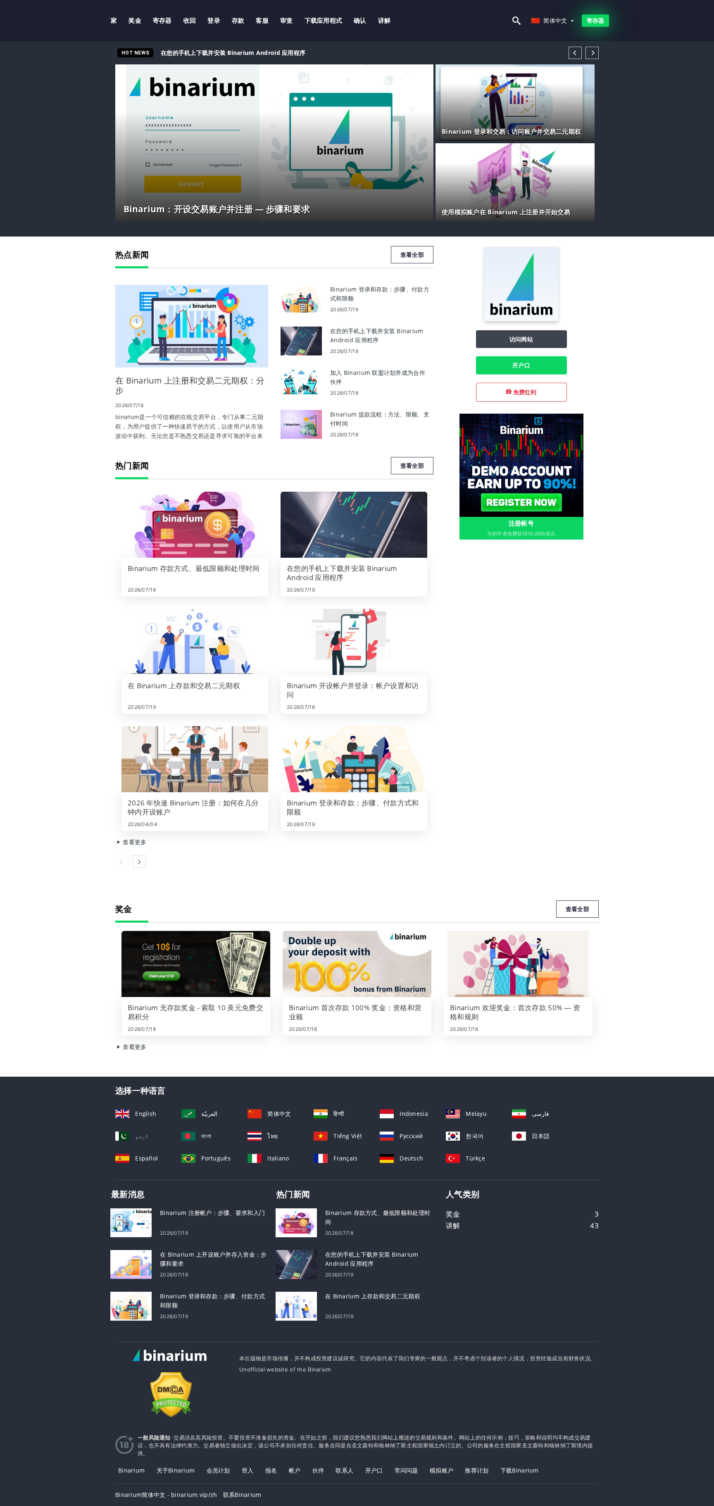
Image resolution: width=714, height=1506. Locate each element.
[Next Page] (592, 53)
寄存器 (162, 20)
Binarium (131, 1470)
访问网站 (521, 339)
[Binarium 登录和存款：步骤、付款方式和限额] (301, 298)
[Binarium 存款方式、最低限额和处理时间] (194, 525)
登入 (248, 1470)
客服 (262, 20)
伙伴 (318, 1470)
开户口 (521, 365)
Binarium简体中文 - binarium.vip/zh (166, 1495)
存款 (238, 20)
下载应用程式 (324, 20)
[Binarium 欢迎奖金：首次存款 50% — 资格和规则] (518, 964)
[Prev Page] (575, 53)
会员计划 (218, 1470)
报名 (271, 1470)
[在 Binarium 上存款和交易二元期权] (194, 642)
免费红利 (524, 391)
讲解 (384, 20)
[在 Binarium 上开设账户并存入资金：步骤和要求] (131, 1263)
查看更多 (133, 841)
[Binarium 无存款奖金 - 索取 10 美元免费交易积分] (195, 964)
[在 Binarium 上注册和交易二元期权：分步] (191, 326)
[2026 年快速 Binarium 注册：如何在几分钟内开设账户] (194, 759)
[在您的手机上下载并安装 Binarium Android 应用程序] (301, 340)
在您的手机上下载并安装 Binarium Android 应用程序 (233, 53)
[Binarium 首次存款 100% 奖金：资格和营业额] (357, 964)
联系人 (344, 1470)
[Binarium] (521, 318)
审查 (286, 20)
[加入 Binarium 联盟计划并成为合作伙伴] (301, 382)
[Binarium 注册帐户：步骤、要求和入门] (131, 1222)
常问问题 (406, 1470)
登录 (213, 20)
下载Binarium (519, 1470)
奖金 (135, 20)
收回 (189, 20)
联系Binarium (242, 1495)
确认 (360, 20)
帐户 (295, 1470)
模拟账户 (441, 1470)
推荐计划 (476, 1470)
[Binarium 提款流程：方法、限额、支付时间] (301, 423)
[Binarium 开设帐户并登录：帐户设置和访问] (354, 642)
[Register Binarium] (521, 464)
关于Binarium (176, 1470)
